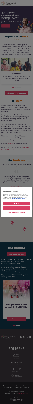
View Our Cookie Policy (18, 198)
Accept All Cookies (16, 208)
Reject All (16, 203)
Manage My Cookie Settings (16, 212)
